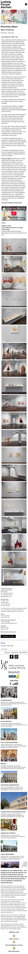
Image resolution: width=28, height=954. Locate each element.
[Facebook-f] (11, 657)
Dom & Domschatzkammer (9, 742)
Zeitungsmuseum (6, 700)
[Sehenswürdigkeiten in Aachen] (14, 942)
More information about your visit (8, 631)
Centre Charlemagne (7, 854)
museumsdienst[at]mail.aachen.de (9, 623)
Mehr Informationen (14, 951)
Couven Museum (6, 721)
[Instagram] (16, 657)
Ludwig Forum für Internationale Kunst (13, 812)
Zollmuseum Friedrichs (8, 833)
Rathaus (3, 763)
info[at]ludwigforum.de (6, 596)
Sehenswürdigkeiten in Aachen (14, 945)
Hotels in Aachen (14, 939)
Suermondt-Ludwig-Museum (10, 785)
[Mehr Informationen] (14, 948)
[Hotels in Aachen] (14, 936)
